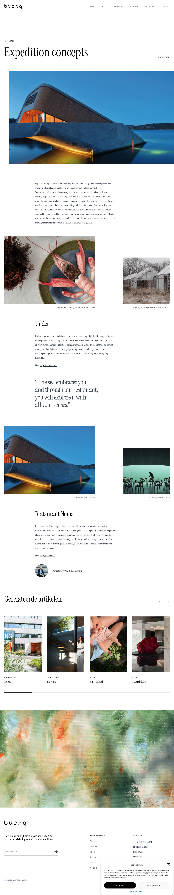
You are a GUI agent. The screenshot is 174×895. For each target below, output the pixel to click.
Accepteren (120, 885)
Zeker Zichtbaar (23, 879)
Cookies (132, 891)
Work (91, 6)
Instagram (138, 851)
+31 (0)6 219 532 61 (143, 842)
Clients (134, 6)
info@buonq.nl (142, 846)
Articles (149, 6)
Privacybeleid (139, 891)
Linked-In (137, 856)
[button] (168, 865)
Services (119, 6)
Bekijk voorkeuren (153, 885)
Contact (165, 6)
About (104, 6)
